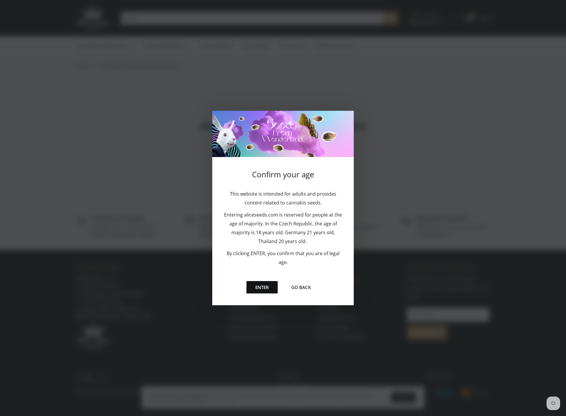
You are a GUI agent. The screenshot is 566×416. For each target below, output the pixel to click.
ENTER (262, 287)
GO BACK (301, 287)
